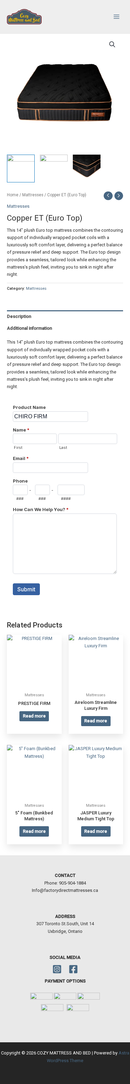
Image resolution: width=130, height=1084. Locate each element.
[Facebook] (73, 969)
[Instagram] (57, 969)
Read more (34, 715)
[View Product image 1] (21, 168)
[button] (112, 44)
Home (12, 194)
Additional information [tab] (29, 328)
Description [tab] (19, 316)
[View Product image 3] (87, 168)
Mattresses (32, 194)
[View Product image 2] (54, 168)
